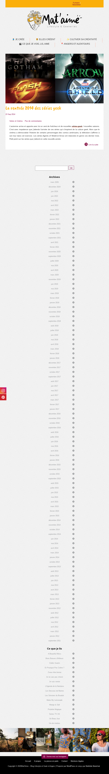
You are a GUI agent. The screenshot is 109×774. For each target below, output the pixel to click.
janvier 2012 (54, 636)
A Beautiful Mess (54, 654)
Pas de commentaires (33, 121)
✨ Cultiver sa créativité (82, 39)
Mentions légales (77, 761)
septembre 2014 (54, 534)
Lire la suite (93, 145)
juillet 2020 (54, 261)
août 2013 (54, 571)
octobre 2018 (55, 316)
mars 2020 (55, 275)
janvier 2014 (54, 557)
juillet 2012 (54, 618)
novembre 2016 (54, 418)
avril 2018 (54, 344)
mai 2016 (54, 446)
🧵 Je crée (18, 39)
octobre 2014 (55, 530)
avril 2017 (54, 395)
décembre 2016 (54, 414)
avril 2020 (54, 270)
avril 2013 (54, 590)
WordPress (71, 766)
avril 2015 (54, 502)
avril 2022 (54, 205)
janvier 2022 (54, 219)
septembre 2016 (54, 428)
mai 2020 (54, 266)
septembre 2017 (54, 377)
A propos (76, 3)
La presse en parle (51, 761)
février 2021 (54, 247)
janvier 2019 (54, 303)
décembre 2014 (54, 520)
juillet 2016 (54, 437)
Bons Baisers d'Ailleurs (54, 658)
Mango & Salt (54, 705)
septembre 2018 (54, 321)
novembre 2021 (54, 228)
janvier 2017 (54, 409)
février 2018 (54, 354)
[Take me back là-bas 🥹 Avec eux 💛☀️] (9, 740)
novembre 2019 (54, 279)
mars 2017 (55, 400)
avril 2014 (54, 548)
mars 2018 (55, 349)
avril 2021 (54, 242)
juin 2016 (54, 442)
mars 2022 (55, 210)
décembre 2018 (54, 307)
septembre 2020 (54, 256)
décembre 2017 (54, 363)
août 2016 (54, 432)
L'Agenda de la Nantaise (54, 686)
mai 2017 (54, 391)
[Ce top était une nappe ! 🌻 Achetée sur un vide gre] (63, 740)
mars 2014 (55, 553)
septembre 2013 (54, 567)
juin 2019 (54, 284)
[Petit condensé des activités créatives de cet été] (27, 740)
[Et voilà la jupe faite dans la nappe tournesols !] (45, 740)
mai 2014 (54, 543)
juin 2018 (54, 335)
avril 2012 (54, 627)
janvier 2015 (54, 516)
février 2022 (54, 215)
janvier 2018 (54, 358)
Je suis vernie (54, 682)
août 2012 (54, 613)
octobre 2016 (55, 423)
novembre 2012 (54, 608)
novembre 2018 (54, 312)
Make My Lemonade (54, 700)
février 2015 (54, 511)
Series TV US (54, 714)
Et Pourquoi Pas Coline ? (54, 668)
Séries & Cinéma (15, 121)
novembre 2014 (54, 525)
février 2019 (54, 298)
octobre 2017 (55, 372)
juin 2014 (54, 539)
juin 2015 (54, 492)
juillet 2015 (54, 488)
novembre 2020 (54, 252)
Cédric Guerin (54, 663)
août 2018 (54, 326)
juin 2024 (54, 191)
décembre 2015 (54, 465)
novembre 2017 (54, 367)
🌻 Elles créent (45, 39)
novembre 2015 (54, 469)
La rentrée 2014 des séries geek (33, 108)
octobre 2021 (55, 233)
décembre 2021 (54, 224)
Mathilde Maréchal (93, 766)
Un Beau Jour (54, 719)
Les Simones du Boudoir (54, 695)
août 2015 (54, 483)
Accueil (28, 761)
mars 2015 (55, 506)
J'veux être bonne (54, 672)
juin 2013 (54, 580)
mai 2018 (54, 340)
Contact (65, 761)
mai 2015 (54, 497)
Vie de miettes (54, 723)
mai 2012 (54, 622)
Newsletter (76, 5)
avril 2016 (54, 451)
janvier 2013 (54, 604)
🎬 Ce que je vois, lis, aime (34, 44)
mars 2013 (55, 594)
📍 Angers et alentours (75, 44)
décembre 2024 (54, 187)
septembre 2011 (54, 641)
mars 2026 (55, 182)
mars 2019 (55, 293)
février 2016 (54, 455)
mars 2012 (55, 631)
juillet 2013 (54, 576)
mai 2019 (54, 289)
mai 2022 (54, 201)
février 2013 (54, 599)
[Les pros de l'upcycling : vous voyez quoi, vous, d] (82, 740)
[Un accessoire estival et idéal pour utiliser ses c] (100, 740)
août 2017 (54, 381)
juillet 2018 (54, 330)
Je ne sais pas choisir (54, 677)
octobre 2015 (55, 474)
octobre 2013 (55, 562)
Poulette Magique (54, 709)
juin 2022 (54, 196)
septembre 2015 (54, 479)
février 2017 (54, 404)
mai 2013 (54, 585)
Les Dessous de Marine (54, 691)
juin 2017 (54, 386)
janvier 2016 (54, 460)
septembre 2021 (54, 238)
